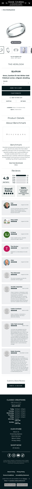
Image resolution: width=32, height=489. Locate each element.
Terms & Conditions (8, 475)
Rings (16, 164)
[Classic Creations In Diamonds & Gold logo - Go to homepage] (16, 3)
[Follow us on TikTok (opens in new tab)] (22, 455)
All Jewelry (16, 448)
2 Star (13, 181)
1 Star (13, 182)
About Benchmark (16, 123)
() (28, 175)
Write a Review (16, 386)
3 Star (13, 179)
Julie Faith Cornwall (17, 324)
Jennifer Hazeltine (16, 287)
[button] (6, 3)
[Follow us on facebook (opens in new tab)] (9, 455)
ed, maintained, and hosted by (22, 461)
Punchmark (10, 463)
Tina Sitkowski (15, 273)
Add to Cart (16, 88)
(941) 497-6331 (16, 58)
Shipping (9, 101)
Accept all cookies (22, 484)
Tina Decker (14, 246)
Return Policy (16, 438)
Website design (11, 461)
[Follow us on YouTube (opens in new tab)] (18, 455)
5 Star (13, 175)
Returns (23, 101)
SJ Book (13, 232)
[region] (16, 30)
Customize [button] (16, 93)
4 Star (13, 177)
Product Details (16, 118)
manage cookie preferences (17, 480)
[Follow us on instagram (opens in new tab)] (14, 455)
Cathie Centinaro (16, 308)
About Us (16, 432)
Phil (12, 203)
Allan (12, 260)
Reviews (16, 170)
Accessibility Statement (19, 463)
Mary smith (14, 220)
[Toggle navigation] (3, 3)
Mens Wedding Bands (9, 10)
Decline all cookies (10, 484)
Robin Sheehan (15, 351)
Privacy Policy (16, 440)
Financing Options (16, 434)
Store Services (16, 436)
